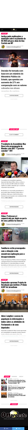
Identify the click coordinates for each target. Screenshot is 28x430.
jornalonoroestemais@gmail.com (14, 47)
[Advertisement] (14, 14)
